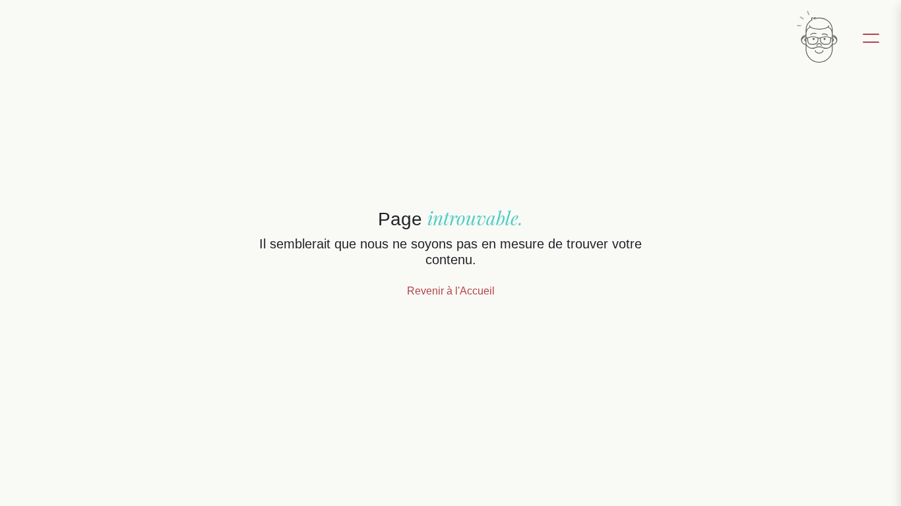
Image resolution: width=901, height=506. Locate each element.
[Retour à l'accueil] (817, 37)
